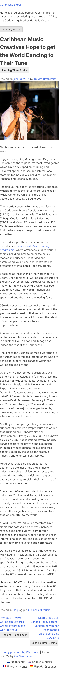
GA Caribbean (23, 656)
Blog (15, 610)
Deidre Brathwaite (45, 79)
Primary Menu (11, 29)
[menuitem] (16, 661)
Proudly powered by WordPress (20, 652)
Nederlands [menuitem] (18, 661)
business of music (39, 610)
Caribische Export (11, 4)
